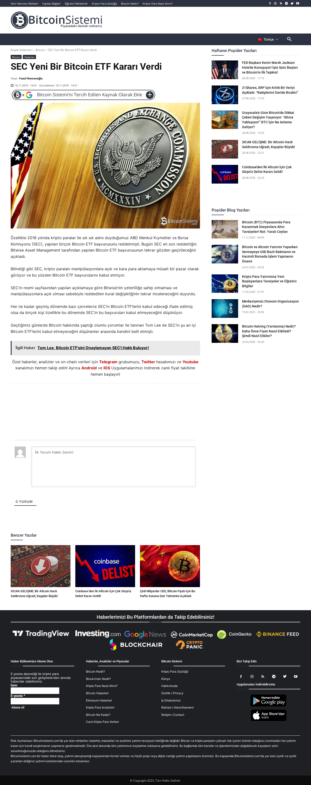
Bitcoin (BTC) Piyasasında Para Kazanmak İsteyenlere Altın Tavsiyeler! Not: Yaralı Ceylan (266, 227)
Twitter (148, 361)
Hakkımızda (169, 686)
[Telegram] (286, 3)
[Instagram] (275, 3)
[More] (133, 397)
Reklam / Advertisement (177, 707)
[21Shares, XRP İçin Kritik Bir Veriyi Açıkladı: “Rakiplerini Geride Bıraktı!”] (225, 94)
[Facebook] (270, 3)
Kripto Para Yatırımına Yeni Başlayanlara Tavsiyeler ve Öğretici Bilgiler (269, 281)
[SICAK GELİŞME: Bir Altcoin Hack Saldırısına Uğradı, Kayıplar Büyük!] (40, 566)
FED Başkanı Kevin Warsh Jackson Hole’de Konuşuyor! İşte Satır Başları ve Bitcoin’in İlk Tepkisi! (270, 67)
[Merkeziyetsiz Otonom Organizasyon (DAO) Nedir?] (225, 308)
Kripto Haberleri (21, 50)
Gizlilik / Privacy (172, 693)
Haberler (29, 57)
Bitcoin (40, 50)
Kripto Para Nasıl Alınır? (102, 686)
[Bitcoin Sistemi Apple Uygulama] (268, 720)
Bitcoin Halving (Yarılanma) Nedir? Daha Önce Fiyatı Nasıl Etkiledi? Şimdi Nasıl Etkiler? (269, 331)
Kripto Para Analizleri (100, 707)
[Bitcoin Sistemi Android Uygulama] (268, 705)
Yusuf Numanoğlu (31, 78)
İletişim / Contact (172, 715)
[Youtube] (297, 3)
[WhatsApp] (99, 397)
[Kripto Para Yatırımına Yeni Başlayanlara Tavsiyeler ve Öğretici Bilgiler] (225, 283)
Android (89, 367)
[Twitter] (292, 3)
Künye (165, 679)
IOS (107, 367)
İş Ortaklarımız (171, 700)
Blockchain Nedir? (98, 679)
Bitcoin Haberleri (97, 693)
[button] (289, 39)
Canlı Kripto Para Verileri (102, 722)
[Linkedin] (110, 397)
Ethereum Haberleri (99, 700)
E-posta (18, 696)
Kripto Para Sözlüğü (174, 671)
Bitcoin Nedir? (95, 671)
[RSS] (281, 3)
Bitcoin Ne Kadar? (98, 715)
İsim (14, 685)
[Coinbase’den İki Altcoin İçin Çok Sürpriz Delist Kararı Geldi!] (105, 566)
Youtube (190, 361)
